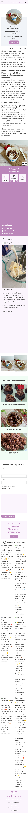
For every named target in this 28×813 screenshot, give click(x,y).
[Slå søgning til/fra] (25, 2)
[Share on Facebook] (26, 163)
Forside (11, 26)
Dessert (15, 26)
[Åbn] (2, 2)
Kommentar (5, 493)
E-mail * (3, 479)
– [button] (11, 180)
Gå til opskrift (14, 42)
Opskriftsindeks (14, 805)
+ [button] (16, 180)
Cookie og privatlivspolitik (14, 802)
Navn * (3, 473)
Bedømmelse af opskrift (8, 486)
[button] (10, 169)
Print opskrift (22, 179)
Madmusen (14, 2)
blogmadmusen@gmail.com (14, 807)
